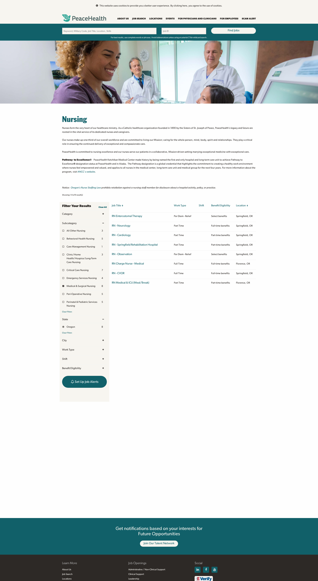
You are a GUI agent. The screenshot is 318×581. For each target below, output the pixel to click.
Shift (64, 359)
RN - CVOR (118, 273)
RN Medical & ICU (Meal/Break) (130, 282)
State (65, 319)
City (64, 340)
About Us (123, 19)
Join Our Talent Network (159, 543)
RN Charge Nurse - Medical (128, 263)
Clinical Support (136, 574)
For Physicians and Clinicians (197, 19)
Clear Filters (67, 312)
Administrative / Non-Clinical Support (146, 569)
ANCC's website (86, 172)
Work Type (68, 349)
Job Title (117, 205)
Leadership (133, 579)
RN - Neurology (121, 225)
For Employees (229, 19)
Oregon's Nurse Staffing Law (86, 187)
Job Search (139, 19)
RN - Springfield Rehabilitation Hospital (135, 244)
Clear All (103, 207)
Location (241, 205)
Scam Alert (249, 19)
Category (67, 214)
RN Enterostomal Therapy (127, 216)
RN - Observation (122, 254)
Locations (155, 19)
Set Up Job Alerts (86, 381)
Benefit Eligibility (71, 368)
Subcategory (69, 223)
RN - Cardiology (121, 235)
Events (170, 19)
